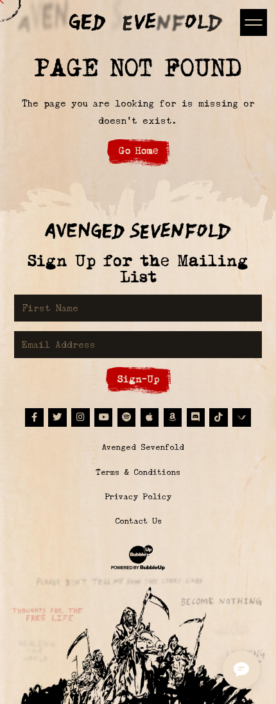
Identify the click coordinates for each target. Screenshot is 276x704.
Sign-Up (138, 378)
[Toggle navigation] (253, 22)
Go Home (138, 150)
